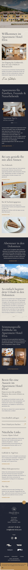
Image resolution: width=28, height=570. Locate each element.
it (23, 1)
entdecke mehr (6, 179)
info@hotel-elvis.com (14, 530)
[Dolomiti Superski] (18, 545)
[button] (3, 109)
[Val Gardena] (9, 545)
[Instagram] (12, 538)
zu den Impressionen (13, 369)
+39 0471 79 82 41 (14, 527)
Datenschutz (15, 556)
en (25, 1)
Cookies (22, 556)
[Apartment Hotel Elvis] (12, 4)
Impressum (6, 556)
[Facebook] (16, 538)
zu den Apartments (7, 146)
